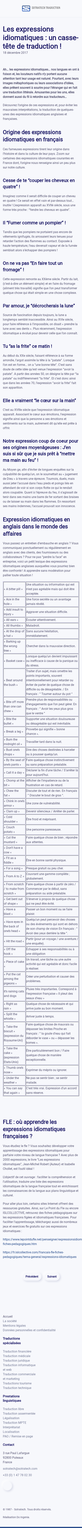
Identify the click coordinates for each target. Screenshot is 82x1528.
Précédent (32, 1276)
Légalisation (11, 1418)
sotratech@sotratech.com (20, 1468)
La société (10, 1321)
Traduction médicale (16, 1356)
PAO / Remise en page (18, 1436)
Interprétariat (11, 1427)
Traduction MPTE (14, 1422)
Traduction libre (13, 1409)
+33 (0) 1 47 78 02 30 (17, 1475)
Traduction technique (17, 1388)
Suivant (52, 1276)
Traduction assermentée (19, 1413)
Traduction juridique (16, 1360)
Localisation (11, 1432)
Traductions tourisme (17, 1383)
